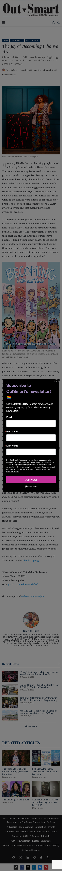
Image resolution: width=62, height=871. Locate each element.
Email (9, 417)
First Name (12, 431)
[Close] (56, 381)
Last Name (12, 445)
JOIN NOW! (31, 479)
